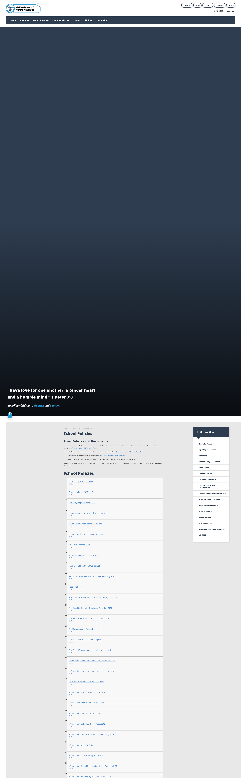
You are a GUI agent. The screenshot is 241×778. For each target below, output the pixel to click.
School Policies (89, 428)
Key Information (75, 428)
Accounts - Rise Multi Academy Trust (112, 456)
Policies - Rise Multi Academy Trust (84, 448)
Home (65, 428)
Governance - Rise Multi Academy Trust (130, 452)
